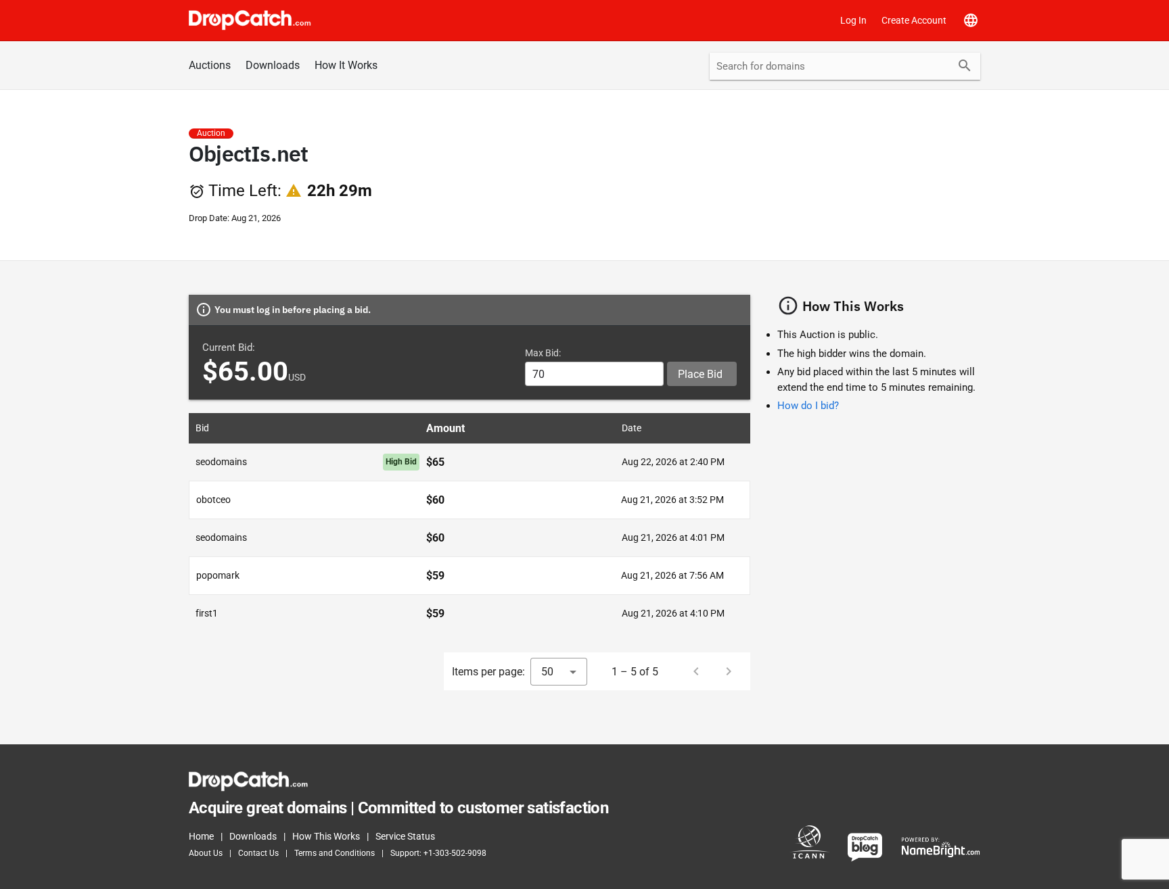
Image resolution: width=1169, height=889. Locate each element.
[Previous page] (696, 671)
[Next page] (728, 671)
